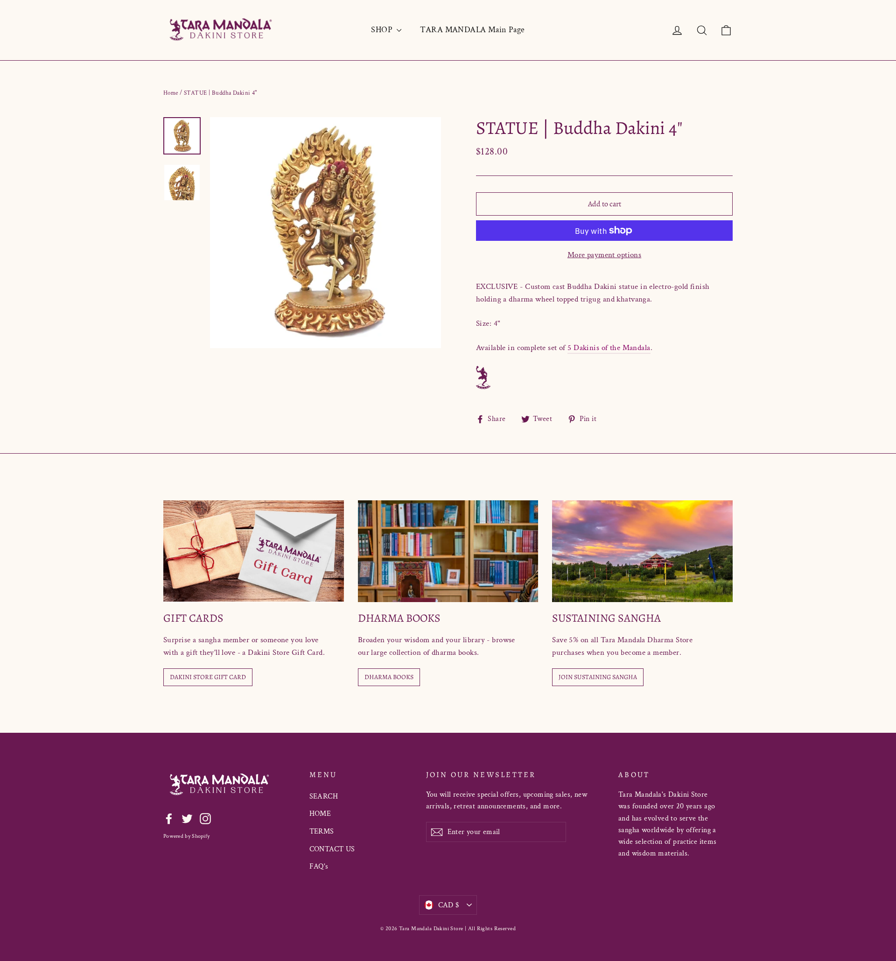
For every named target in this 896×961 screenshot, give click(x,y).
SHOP (382, 29)
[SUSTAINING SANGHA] (642, 551)
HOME (320, 814)
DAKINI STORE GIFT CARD (208, 677)
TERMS (321, 831)
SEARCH (323, 796)
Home (170, 93)
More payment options (604, 255)
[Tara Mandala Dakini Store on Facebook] (169, 818)
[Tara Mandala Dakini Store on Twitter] (187, 818)
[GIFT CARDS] (253, 551)
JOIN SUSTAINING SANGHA (598, 677)
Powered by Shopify (186, 836)
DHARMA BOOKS (388, 677)
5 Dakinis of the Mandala (608, 348)
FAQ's (319, 866)
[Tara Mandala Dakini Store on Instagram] (205, 818)
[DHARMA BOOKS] (448, 551)
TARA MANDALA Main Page (472, 29)
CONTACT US (332, 849)
